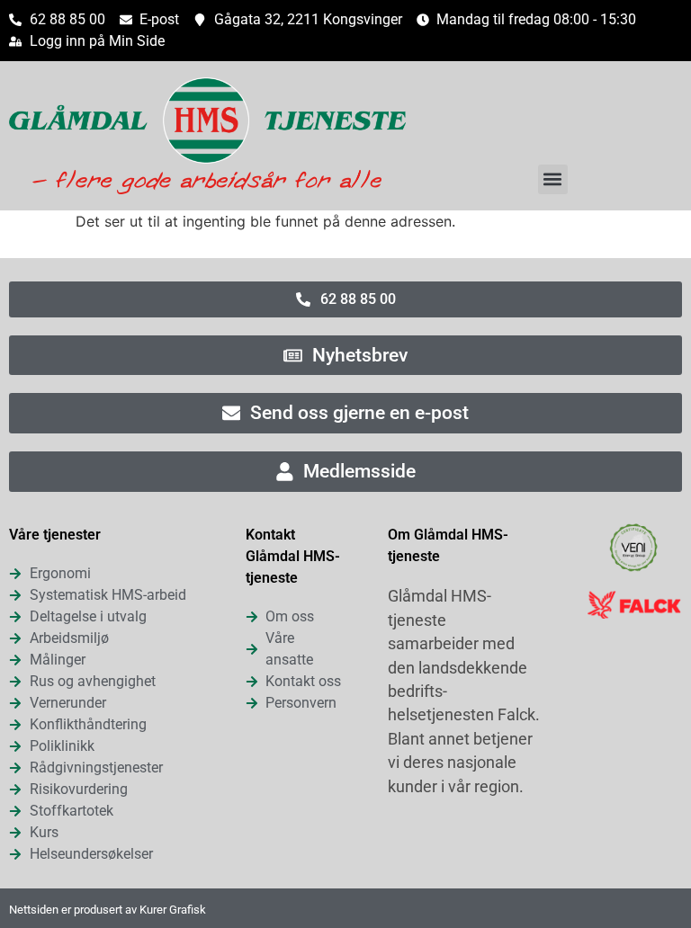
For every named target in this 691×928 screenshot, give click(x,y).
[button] (553, 179)
